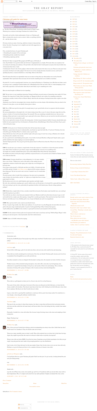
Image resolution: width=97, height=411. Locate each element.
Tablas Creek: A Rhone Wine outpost (79, 179)
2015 (73, 44)
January (76, 124)
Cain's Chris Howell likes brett (78, 175)
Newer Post (6, 383)
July (75, 109)
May (75, 114)
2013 (73, 49)
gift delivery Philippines (13, 354)
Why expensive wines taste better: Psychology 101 (82, 93)
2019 (73, 34)
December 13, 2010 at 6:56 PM (18, 365)
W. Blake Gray (10, 274)
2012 (73, 51)
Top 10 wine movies (75, 216)
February (76, 121)
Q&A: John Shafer (75, 182)
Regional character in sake (77, 237)
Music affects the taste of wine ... (78, 218)
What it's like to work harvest (77, 214)
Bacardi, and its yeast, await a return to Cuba (81, 197)
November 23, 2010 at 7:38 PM (18, 270)
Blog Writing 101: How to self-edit (82, 78)
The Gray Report (48, 8)
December (76, 58)
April (75, 116)
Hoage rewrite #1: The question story (82, 83)
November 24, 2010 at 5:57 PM (18, 320)
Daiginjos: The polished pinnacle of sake (80, 233)
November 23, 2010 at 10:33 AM (18, 243)
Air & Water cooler (22, 169)
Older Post (64, 383)
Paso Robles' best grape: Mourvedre (79, 199)
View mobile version (34, 386)
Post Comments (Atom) (16, 391)
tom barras (9, 247)
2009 (73, 127)
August (76, 107)
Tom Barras (10, 301)
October (76, 102)
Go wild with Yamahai (76, 235)
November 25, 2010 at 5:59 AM (18, 349)
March (75, 119)
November (76, 61)
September (77, 104)
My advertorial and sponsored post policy (81, 279)
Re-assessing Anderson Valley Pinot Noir (80, 164)
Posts (22, 404)
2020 (73, 31)
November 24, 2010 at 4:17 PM (18, 297)
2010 (73, 56)
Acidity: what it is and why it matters (79, 225)
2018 (73, 36)
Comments (24, 408)
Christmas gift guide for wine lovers (82, 67)
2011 (73, 54)
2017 (73, 39)
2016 (73, 41)
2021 (73, 29)
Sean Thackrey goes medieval (78, 222)
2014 (73, 46)
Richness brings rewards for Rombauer (80, 168)
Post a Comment (7, 380)
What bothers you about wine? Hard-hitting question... (82, 86)
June (75, 111)
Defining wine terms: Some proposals (82, 90)
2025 (73, 19)
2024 (73, 21)
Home (34, 383)
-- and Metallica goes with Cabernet (79, 220)
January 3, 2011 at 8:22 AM (16, 376)
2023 (73, 24)
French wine (21, 25)
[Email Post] (26, 226)
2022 (73, 26)
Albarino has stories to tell (77, 205)
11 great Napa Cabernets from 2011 (79, 171)
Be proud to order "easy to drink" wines (80, 208)
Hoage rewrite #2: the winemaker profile (83, 81)
